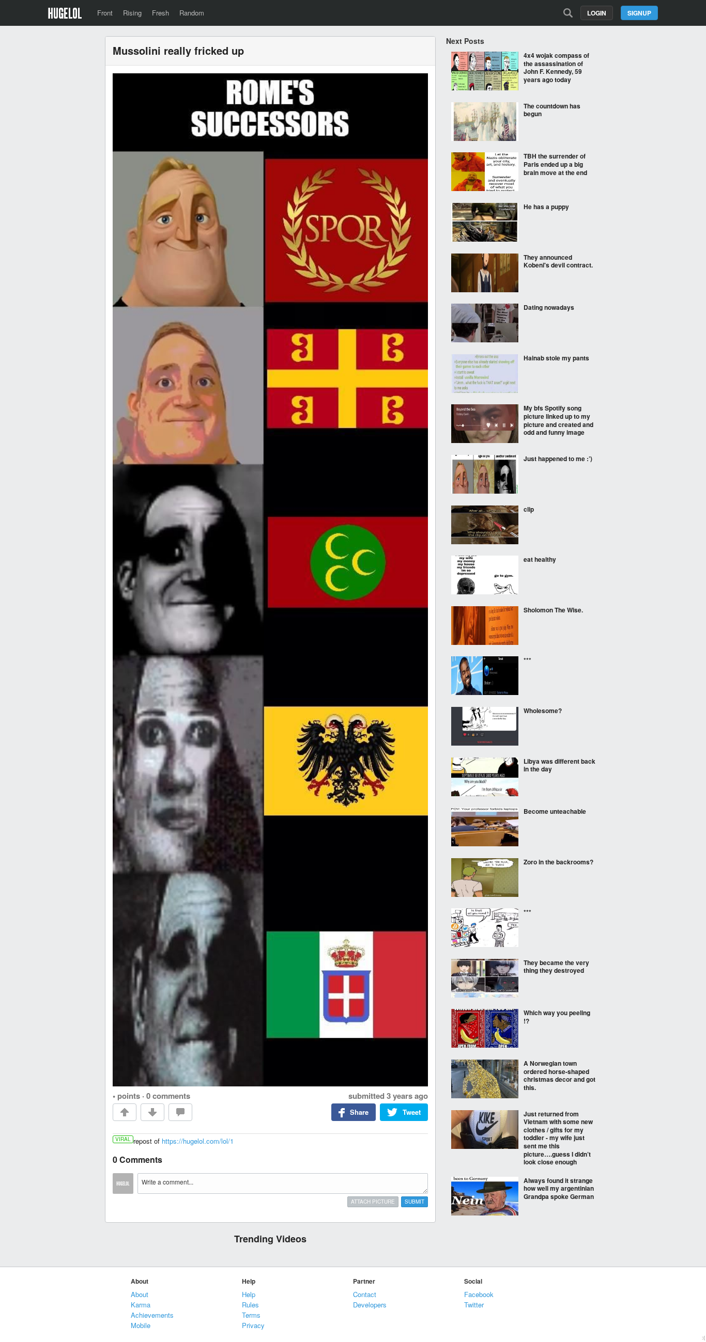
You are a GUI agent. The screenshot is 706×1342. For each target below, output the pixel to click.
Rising (132, 13)
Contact (364, 1294)
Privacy (253, 1325)
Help (248, 1294)
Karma (140, 1304)
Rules (250, 1304)
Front (105, 13)
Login (596, 13)
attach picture (373, 1201)
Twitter (474, 1304)
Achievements (152, 1315)
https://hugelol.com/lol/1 (198, 1141)
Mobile (140, 1325)
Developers (370, 1304)
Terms (251, 1315)
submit (414, 1201)
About (139, 1294)
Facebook (479, 1294)
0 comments (168, 1095)
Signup (639, 13)
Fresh (160, 13)
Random (191, 13)
